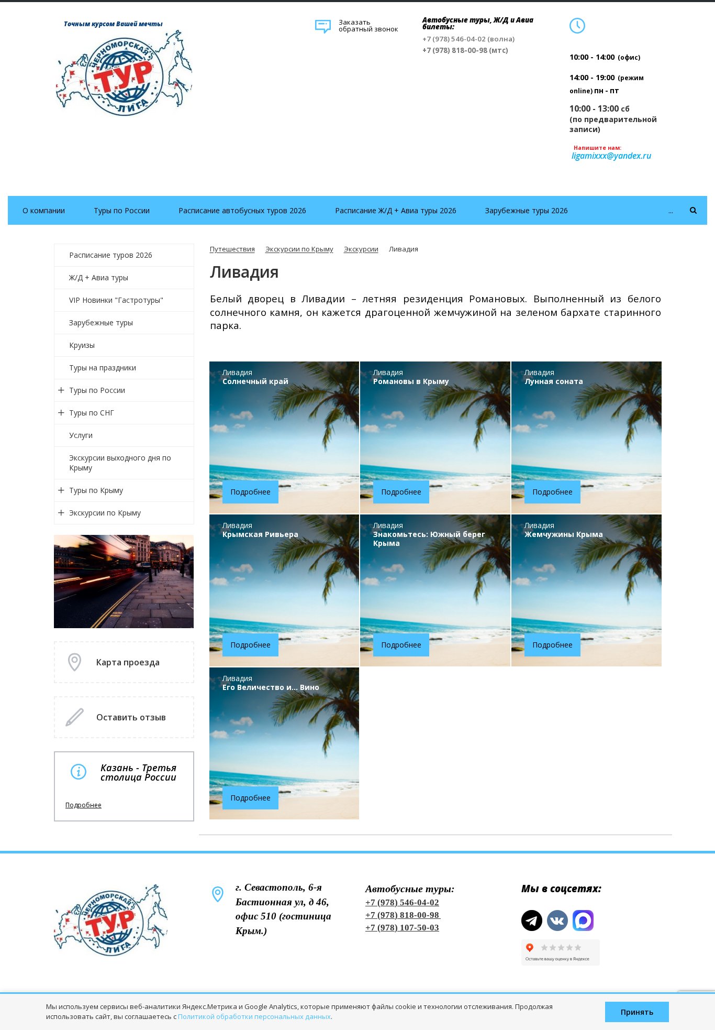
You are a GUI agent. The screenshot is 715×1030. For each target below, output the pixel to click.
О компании (44, 210)
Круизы (82, 345)
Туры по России (122, 210)
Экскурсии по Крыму (105, 513)
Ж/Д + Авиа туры (98, 277)
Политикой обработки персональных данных (254, 1016)
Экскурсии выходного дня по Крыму (120, 463)
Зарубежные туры (101, 322)
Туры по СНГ (91, 413)
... (670, 210)
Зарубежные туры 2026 (526, 210)
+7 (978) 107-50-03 (402, 928)
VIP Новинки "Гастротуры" (116, 300)
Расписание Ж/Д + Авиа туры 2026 (395, 210)
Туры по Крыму (96, 490)
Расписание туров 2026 (110, 255)
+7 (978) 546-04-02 (402, 902)
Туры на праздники (102, 367)
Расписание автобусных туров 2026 (242, 210)
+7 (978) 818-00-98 (402, 915)
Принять (637, 1012)
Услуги (81, 435)
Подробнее (83, 805)
